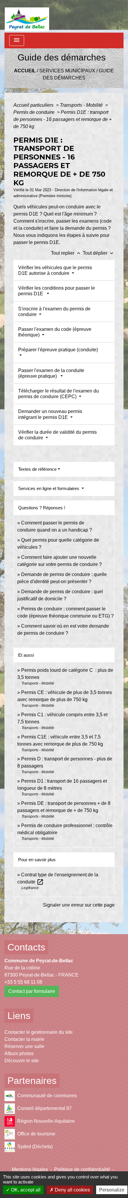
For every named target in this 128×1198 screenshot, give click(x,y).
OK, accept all (25, 1189)
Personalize (111, 1189)
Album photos (19, 1053)
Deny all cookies (72, 1189)
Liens (18, 1015)
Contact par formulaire (31, 991)
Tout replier (66, 253)
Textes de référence (37, 469)
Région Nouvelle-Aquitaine (46, 1121)
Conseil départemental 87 (44, 1108)
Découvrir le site (21, 1060)
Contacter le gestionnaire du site (38, 1032)
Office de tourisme (36, 1133)
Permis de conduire (34, 112)
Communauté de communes (47, 1095)
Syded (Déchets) (35, 1146)
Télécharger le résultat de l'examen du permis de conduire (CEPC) (58, 393)
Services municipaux (67, 70)
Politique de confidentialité (82, 1169)
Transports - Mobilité (82, 105)
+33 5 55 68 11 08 (23, 982)
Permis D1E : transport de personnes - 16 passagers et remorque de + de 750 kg (62, 119)
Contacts (26, 947)
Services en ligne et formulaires (49, 488)
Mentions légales (30, 1169)
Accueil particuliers (34, 105)
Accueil (25, 70)
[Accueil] (27, 16)
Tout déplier (99, 253)
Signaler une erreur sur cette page (79, 904)
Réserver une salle (24, 1046)
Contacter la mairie (24, 1039)
